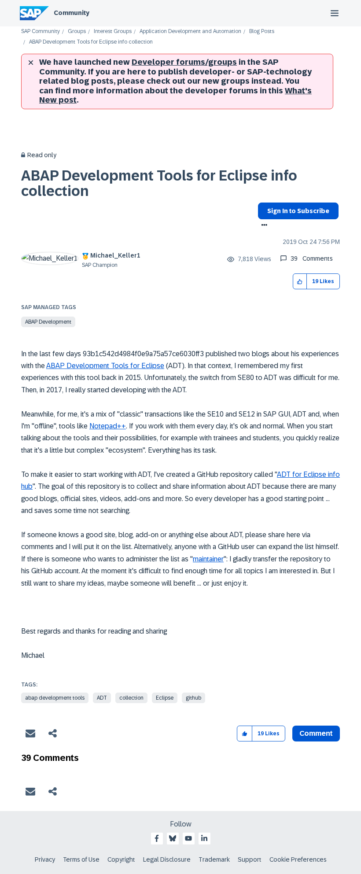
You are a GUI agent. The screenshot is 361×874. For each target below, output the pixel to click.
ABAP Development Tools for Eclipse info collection (159, 183)
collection (131, 698)
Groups (77, 31)
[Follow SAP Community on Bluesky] (172, 838)
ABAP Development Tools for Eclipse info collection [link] (91, 42)
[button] (300, 281)
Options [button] (262, 225)
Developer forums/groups (184, 62)
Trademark (214, 859)
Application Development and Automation (190, 31)
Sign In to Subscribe (298, 210)
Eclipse (164, 698)
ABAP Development (48, 322)
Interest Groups (113, 31)
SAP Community (40, 31)
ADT (102, 698)
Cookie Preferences (298, 859)
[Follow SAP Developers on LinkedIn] (204, 838)
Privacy (45, 859)
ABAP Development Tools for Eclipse (105, 365)
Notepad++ (107, 426)
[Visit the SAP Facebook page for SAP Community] (156, 838)
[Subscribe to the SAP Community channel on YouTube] (188, 838)
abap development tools (55, 698)
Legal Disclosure (167, 859)
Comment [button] (316, 733)
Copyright (121, 859)
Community (71, 12)
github (193, 698)
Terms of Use (81, 859)
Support (250, 859)
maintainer (208, 559)
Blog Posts (261, 31)
